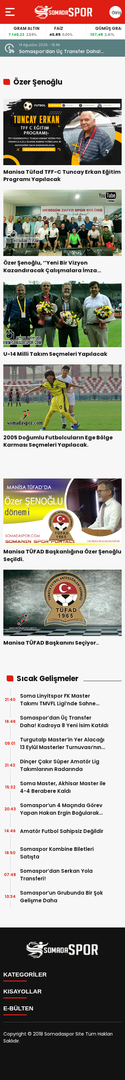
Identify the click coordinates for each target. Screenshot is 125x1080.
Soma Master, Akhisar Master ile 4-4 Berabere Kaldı (63, 787)
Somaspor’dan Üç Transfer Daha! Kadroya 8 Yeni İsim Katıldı (60, 51)
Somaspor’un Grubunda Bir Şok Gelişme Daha (61, 896)
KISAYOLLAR (22, 991)
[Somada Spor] (63, 12)
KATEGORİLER (25, 974)
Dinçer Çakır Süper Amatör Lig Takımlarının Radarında (59, 765)
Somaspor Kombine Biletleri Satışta (57, 853)
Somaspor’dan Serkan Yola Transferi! (56, 874)
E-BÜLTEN (18, 1008)
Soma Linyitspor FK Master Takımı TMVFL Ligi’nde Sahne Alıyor (58, 699)
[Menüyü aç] (10, 12)
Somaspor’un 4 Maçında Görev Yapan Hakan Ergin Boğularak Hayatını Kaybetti (61, 809)
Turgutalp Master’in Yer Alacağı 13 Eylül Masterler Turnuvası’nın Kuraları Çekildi (62, 743)
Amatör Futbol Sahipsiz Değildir (61, 831)
